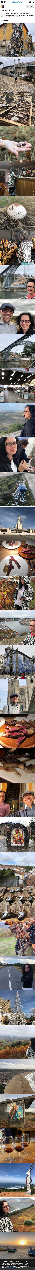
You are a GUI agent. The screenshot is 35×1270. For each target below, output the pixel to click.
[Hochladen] (30, 2)
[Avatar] (2, 6)
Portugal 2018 (7, 10)
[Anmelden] (33, 2)
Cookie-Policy (10, 1267)
